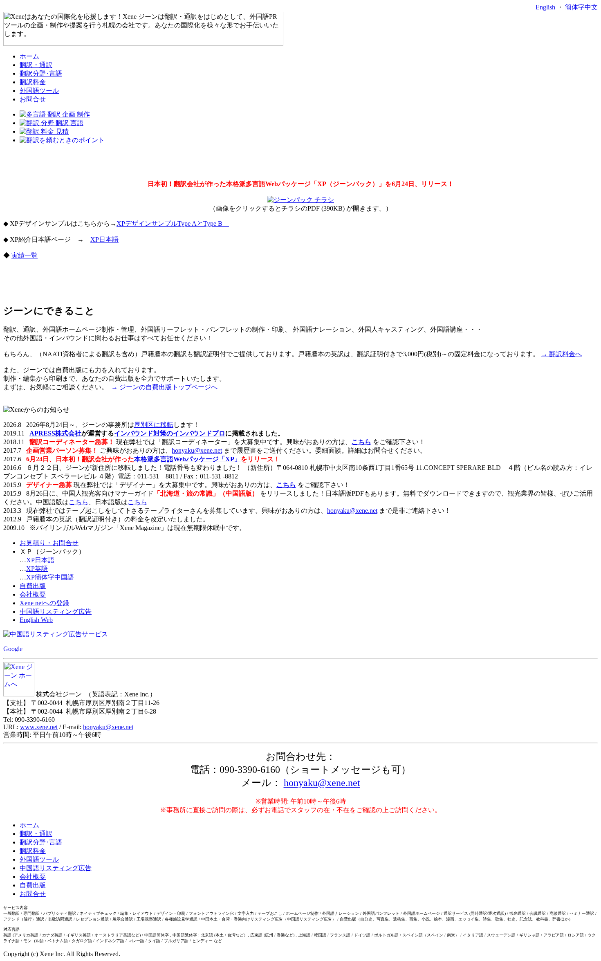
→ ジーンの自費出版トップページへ (164, 387)
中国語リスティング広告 (56, 611)
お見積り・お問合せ (49, 542)
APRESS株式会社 (55, 433)
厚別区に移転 (153, 424)
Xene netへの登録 (44, 603)
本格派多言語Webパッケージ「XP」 (187, 459)
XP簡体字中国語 (50, 577)
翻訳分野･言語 (41, 73)
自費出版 (33, 585)
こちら (361, 441)
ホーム (29, 56)
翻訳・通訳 (36, 64)
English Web (36, 619)
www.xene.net (39, 726)
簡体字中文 (581, 7)
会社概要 (33, 594)
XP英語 (37, 568)
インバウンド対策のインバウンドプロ (169, 433)
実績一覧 (24, 255)
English (545, 7)
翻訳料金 (33, 82)
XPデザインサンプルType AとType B (173, 223)
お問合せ (33, 99)
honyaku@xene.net (197, 450)
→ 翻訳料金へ (561, 353)
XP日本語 (104, 239)
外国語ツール (39, 90)
